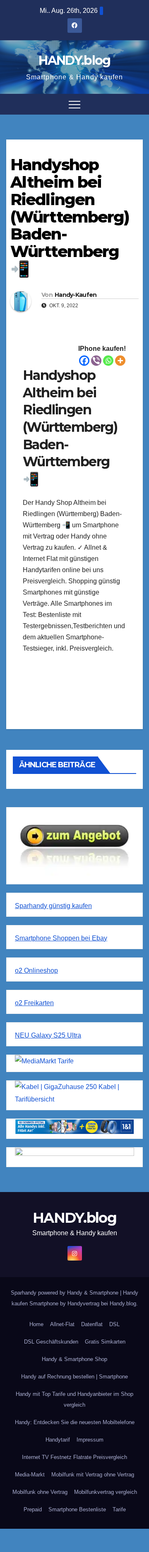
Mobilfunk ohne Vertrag (39, 1492)
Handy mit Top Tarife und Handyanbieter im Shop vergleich (74, 1399)
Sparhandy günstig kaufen (53, 905)
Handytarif (58, 1440)
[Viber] (96, 360)
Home (36, 1324)
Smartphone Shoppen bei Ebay (61, 938)
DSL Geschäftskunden (51, 1342)
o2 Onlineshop (36, 970)
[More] (120, 360)
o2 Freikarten (34, 1002)
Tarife (119, 1509)
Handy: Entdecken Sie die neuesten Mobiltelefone (75, 1422)
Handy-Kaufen (76, 295)
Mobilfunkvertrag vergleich (105, 1492)
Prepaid (33, 1509)
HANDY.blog (74, 60)
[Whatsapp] (108, 360)
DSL (114, 1324)
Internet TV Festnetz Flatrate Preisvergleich (74, 1457)
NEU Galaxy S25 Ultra (48, 1035)
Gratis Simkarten (105, 1342)
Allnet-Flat (62, 1324)
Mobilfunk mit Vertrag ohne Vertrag (92, 1474)
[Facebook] (84, 360)
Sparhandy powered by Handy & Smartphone (65, 1293)
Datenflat (92, 1324)
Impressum (90, 1440)
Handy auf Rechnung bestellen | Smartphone (74, 1376)
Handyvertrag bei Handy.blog (101, 1303)
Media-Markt (30, 1474)
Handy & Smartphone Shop (74, 1359)
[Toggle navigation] (74, 104)
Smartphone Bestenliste (77, 1509)
